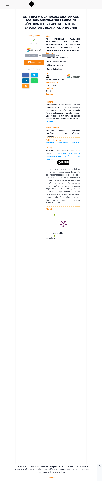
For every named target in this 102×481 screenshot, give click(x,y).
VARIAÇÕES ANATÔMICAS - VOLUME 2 (62, 143)
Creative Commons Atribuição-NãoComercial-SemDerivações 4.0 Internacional (63, 156)
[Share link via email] (25, 86)
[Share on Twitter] (34, 75)
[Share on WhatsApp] (34, 80)
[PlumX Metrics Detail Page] (63, 224)
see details (50, 238)
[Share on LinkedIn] (25, 80)
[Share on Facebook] (25, 75)
